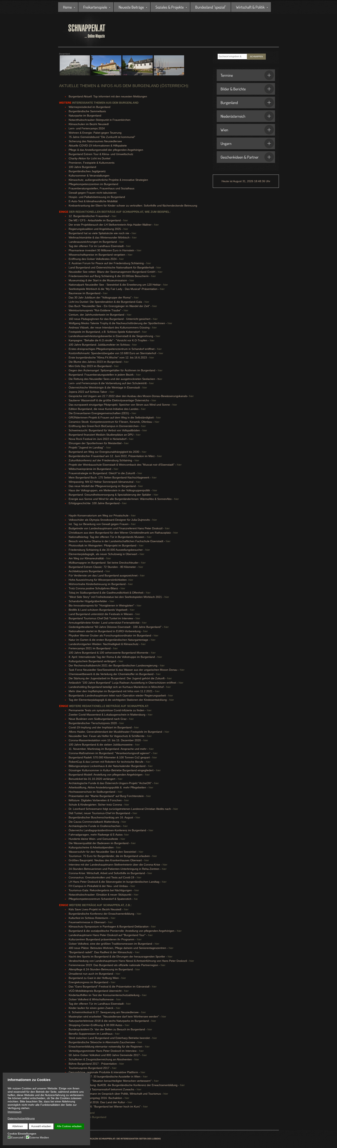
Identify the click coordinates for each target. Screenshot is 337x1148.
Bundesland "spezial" (210, 7)
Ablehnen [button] (17, 1126)
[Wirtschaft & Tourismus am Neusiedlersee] (169, 67)
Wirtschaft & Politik (250, 7)
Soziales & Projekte (169, 7)
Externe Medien (39, 1137)
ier (160, 378)
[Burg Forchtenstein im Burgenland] (74, 67)
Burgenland (229, 102)
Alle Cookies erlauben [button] (69, 1126)
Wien (224, 129)
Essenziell (17, 1137)
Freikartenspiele (95, 7)
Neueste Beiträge (131, 7)
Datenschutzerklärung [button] (21, 1118)
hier (114, 216)
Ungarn (226, 143)
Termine (227, 75)
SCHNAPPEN (256, 56)
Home (67, 7)
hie (136, 898)
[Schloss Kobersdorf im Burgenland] (137, 67)
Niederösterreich (233, 116)
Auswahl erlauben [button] (41, 1126)
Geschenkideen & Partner (240, 157)
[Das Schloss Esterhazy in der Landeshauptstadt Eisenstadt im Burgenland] (106, 67)
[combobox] (232, 56)
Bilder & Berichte (233, 88)
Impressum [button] (14, 1111)
